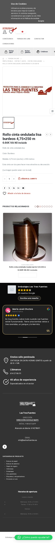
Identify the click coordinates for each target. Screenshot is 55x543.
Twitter (9, 188)
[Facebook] (5, 447)
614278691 (35, 428)
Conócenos (8, 39)
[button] (35, 206)
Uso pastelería (11, 474)
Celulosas (9, 469)
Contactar (39, 39)
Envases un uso (12, 479)
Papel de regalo (11, 466)
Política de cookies (32, 18)
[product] (27, 237)
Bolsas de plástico (12, 464)
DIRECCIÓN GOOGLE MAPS (27, 420)
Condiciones (8, 44)
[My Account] (5, 32)
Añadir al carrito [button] (28, 275)
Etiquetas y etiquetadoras (15, 476)
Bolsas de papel (12, 461)
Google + (19, 188)
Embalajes (10, 471)
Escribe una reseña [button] (29, 298)
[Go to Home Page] (3, 58)
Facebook (5, 188)
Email (23, 188)
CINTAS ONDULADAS (27, 265)
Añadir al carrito (29, 179)
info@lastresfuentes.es (27, 440)
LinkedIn (14, 188)
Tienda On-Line (23, 39)
